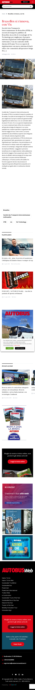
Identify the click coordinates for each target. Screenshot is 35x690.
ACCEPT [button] (9, 348)
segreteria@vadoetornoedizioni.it (15, 663)
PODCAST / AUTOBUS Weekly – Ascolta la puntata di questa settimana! (17, 292)
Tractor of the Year (8, 605)
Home (3, 14)
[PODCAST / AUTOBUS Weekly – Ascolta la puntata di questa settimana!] (17, 280)
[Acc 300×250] (17, 547)
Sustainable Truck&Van (9, 583)
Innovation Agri (6, 610)
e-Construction (6, 595)
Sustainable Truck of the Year (11, 598)
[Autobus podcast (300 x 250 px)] (17, 521)
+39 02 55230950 (8, 660)
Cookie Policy (16, 345)
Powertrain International (9, 590)
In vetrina (15, 264)
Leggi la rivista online (17, 461)
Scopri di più (17, 644)
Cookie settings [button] (20, 348)
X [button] (31, 340)
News (19, 264)
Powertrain (5, 588)
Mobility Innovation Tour (9, 608)
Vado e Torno (6, 578)
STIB (4, 222)
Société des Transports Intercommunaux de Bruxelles (16, 216)
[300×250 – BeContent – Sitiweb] (17, 496)
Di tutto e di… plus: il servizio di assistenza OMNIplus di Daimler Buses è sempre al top (17, 259)
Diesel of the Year (7, 603)
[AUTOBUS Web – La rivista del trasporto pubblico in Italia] (7, 2)
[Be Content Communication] (13, 685)
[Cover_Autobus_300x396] (17, 330)
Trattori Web (6, 593)
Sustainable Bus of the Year (10, 600)
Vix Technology (21, 222)
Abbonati (25, 2)
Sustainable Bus (7, 585)
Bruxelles (6, 210)
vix (11, 222)
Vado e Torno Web (7, 580)
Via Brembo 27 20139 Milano (12, 656)
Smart (16, 398)
